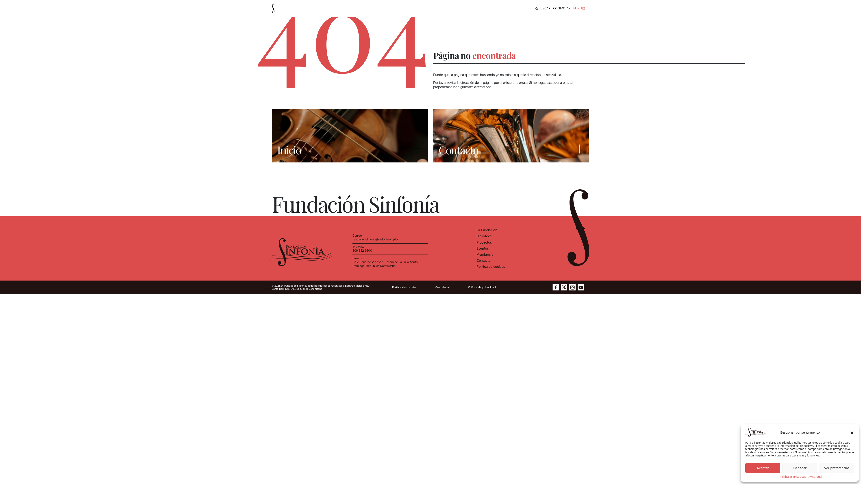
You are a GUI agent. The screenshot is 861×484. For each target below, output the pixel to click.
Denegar (800, 468)
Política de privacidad (793, 476)
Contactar (562, 8)
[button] (852, 432)
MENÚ (577, 8)
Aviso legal (815, 476)
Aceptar (763, 468)
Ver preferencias (836, 468)
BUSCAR (544, 8)
